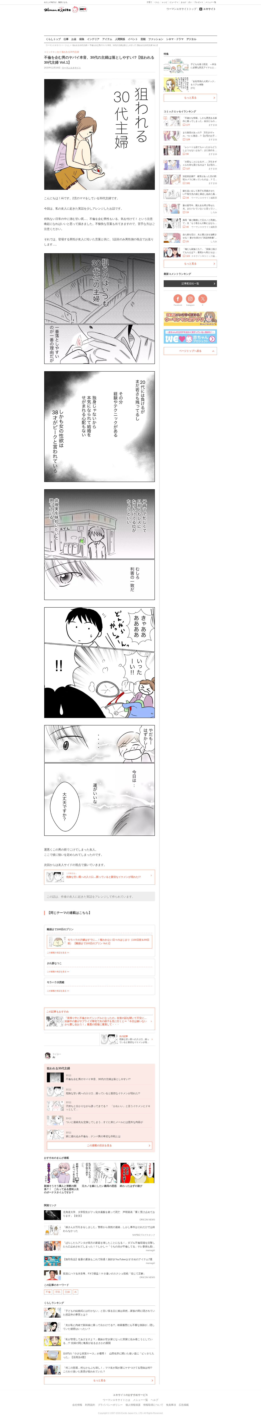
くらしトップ (53, 39)
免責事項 (171, 1404)
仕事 (66, 39)
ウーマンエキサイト (71, 67)
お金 (73, 39)
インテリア (93, 39)
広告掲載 (184, 1404)
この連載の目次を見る (99, 1145)
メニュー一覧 (210, 2)
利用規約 (90, 1404)
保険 (81, 39)
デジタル (191, 39)
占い (190, 2)
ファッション (155, 39)
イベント (133, 39)
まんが (183, 2)
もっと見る (99, 1380)
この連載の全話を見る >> (58, 952)
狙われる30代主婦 (70, 52)
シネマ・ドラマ (175, 39)
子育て (149, 2)
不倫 (48, 1291)
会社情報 (77, 1404)
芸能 (143, 39)
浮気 (57, 1291)
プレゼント (198, 2)
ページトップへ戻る (190, 350)
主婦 (67, 1291)
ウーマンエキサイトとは (116, 1399)
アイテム (107, 39)
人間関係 (120, 39)
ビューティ (174, 2)
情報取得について (153, 1404)
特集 (166, 54)
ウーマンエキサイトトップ (181, 8)
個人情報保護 (133, 1404)
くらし (157, 2)
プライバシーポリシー (110, 1404)
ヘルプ (154, 1399)
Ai (75, 1291)
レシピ (164, 2)
